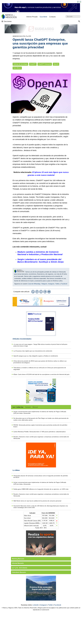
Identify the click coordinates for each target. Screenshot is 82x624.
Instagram (51, 284)
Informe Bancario (18, 563)
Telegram (44, 284)
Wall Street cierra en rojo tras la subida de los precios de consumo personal (37, 501)
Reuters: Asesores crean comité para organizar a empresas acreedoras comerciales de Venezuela (41, 437)
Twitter (57, 284)
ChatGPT (33, 64)
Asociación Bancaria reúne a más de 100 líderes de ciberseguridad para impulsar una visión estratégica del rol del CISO (40, 506)
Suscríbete (43, 17)
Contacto (52, 17)
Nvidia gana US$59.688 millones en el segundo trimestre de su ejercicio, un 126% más (40, 489)
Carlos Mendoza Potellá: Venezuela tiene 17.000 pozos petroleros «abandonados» (39, 431)
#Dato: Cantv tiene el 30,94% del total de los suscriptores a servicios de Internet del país (41, 374)
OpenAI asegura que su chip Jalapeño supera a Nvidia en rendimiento (35, 356)
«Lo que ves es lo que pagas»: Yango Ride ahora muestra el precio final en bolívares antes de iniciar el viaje (40, 345)
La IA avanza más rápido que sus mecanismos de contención (32, 351)
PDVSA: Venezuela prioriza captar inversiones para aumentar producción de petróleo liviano (40, 425)
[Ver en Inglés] (78, 1)
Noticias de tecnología (20, 64)
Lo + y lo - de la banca (19, 568)
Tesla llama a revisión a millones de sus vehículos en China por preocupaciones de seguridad (39, 368)
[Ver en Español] (80, 1)
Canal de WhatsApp (34, 284)
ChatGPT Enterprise (44, 64)
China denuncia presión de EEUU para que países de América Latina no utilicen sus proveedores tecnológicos (39, 361)
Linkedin (36, 605)
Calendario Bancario (19, 572)
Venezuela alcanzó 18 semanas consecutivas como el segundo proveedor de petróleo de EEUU (40, 476)
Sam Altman (17, 68)
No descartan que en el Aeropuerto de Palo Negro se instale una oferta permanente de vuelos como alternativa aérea (40, 419)
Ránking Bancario (18, 558)
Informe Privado (32, 17)
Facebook (64, 284)
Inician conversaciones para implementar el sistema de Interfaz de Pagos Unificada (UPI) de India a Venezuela (39, 412)
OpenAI (56, 64)
